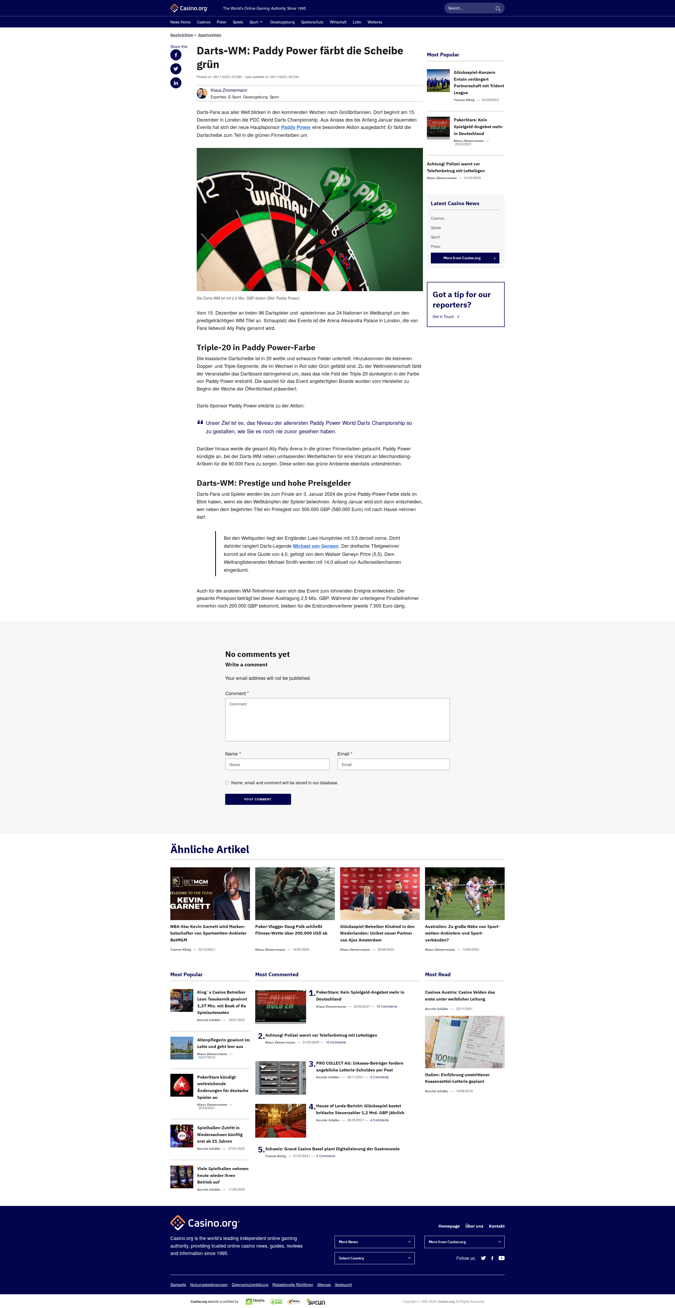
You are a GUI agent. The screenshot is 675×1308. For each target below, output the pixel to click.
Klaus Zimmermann (229, 90)
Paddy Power (296, 127)
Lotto (357, 22)
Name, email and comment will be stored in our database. (284, 783)
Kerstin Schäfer (209, 1020)
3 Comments (325, 1155)
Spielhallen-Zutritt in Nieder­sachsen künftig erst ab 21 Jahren (220, 1134)
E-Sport (234, 96)
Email (345, 753)
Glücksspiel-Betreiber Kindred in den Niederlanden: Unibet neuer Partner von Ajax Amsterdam (377, 933)
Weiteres (375, 22)
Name (233, 753)
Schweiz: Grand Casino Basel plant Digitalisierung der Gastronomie (332, 1148)
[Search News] (498, 8)
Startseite (178, 1284)
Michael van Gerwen (316, 545)
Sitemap (324, 1284)
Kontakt (497, 1226)
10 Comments (336, 1042)
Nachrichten (181, 34)
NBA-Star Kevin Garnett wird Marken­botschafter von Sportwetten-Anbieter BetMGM (208, 933)
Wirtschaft (338, 22)
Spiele (238, 22)
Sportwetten (209, 34)
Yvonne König (464, 100)
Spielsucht (343, 1284)
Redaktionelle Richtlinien (292, 1284)
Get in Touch (444, 316)
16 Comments (387, 1006)
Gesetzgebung (282, 22)
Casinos (203, 22)
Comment (237, 693)
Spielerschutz (312, 22)
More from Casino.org (462, 258)
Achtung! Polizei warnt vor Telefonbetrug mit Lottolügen (321, 1035)
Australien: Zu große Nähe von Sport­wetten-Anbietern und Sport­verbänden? (462, 933)
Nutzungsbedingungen (209, 1284)
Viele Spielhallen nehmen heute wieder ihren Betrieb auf (223, 1175)
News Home (180, 22)
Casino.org (446, 1301)
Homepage (449, 1226)
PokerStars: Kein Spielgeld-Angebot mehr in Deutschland (478, 126)
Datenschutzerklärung (250, 1284)
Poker (221, 22)
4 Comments (379, 1077)
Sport (253, 22)
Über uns (474, 1226)
